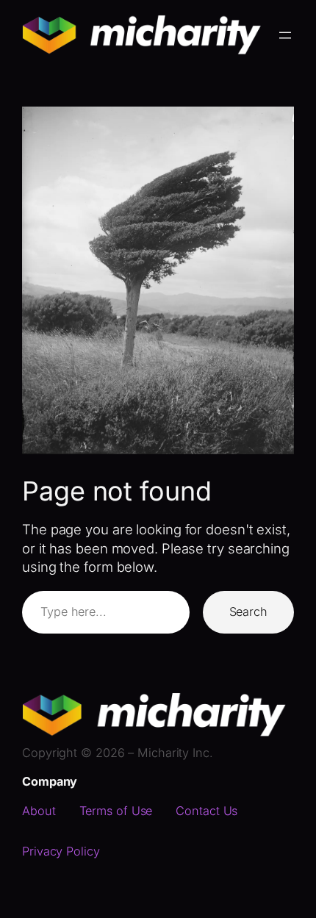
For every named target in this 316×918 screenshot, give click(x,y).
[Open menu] (285, 35)
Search (248, 611)
